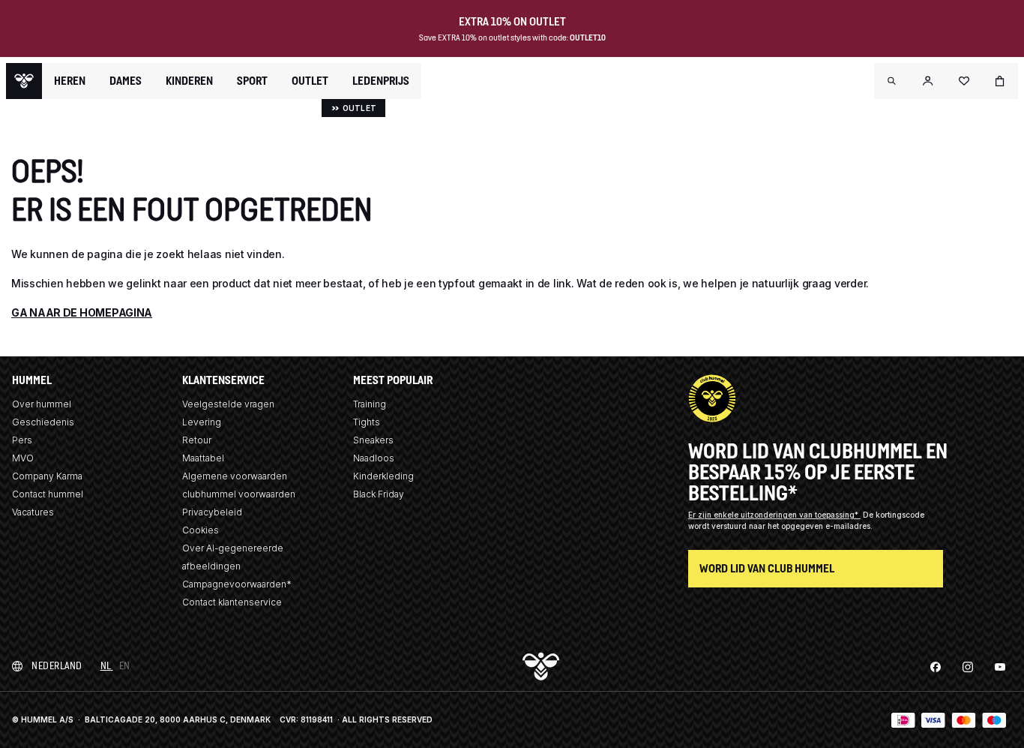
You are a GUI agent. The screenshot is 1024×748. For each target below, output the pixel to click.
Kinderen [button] (189, 81)
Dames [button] (125, 81)
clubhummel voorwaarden (238, 494)
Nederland (56, 665)
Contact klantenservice (232, 602)
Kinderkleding (383, 476)
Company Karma (47, 476)
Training (369, 404)
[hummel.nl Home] (24, 81)
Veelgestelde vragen (228, 404)
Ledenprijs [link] (380, 80)
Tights (366, 422)
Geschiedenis (43, 422)
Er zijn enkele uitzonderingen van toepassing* (774, 514)
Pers (22, 440)
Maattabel (203, 458)
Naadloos (373, 458)
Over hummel (41, 404)
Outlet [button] (310, 81)
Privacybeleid (212, 512)
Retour (196, 440)
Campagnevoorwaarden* (237, 584)
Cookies (200, 530)
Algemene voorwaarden (234, 476)
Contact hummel (47, 494)
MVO (23, 458)
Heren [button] (69, 81)
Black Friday (378, 494)
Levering (201, 422)
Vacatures (33, 512)
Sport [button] (252, 81)
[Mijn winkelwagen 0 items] (1000, 81)
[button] (892, 81)
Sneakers (373, 440)
